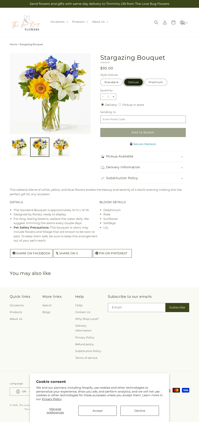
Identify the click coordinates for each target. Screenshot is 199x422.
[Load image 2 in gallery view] (39, 147)
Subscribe (177, 307)
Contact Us (82, 312)
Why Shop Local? (87, 319)
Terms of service (86, 358)
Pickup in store (133, 105)
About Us (16, 319)
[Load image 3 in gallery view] (60, 147)
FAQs (79, 305)
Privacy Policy (52, 399)
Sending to (114, 112)
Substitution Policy (88, 351)
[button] (59, 22)
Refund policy (84, 344)
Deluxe (133, 82)
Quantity (106, 90)
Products (16, 312)
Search (47, 305)
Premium (156, 82)
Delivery (111, 105)
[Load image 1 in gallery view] (19, 147)
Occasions (17, 305)
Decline (139, 411)
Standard (111, 82)
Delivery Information (83, 328)
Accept (98, 411)
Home (13, 44)
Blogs (46, 312)
